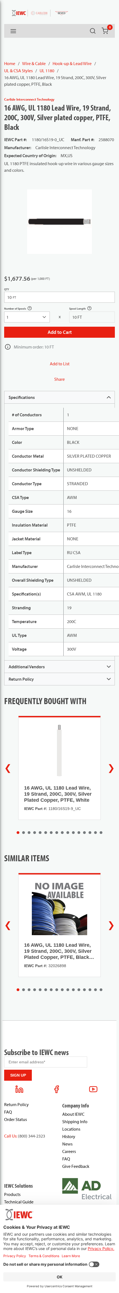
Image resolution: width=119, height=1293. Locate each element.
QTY (6, 289)
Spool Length (83, 309)
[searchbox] (27, 317)
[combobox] (27, 317)
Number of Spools (21, 309)
